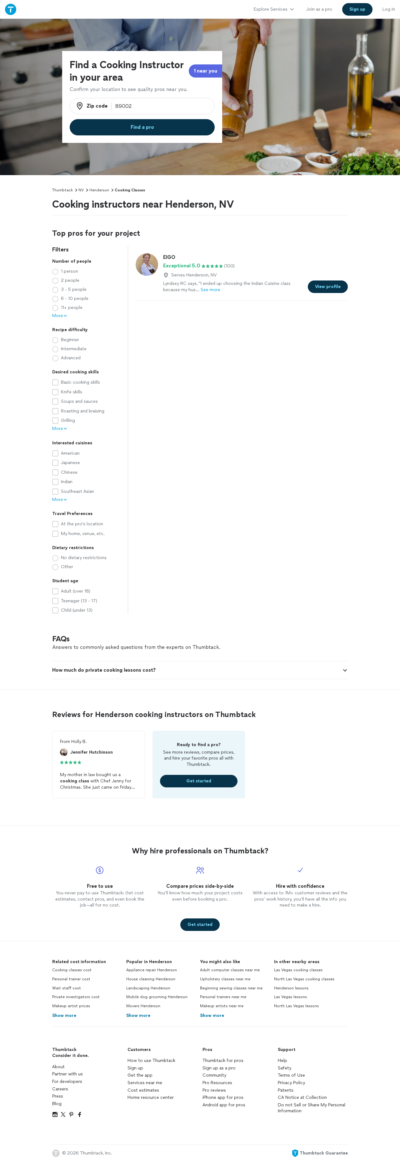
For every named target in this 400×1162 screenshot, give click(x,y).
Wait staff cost (66, 988)
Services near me (145, 1082)
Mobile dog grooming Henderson (157, 997)
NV (81, 190)
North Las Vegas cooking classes (304, 979)
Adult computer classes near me (230, 970)
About (58, 1066)
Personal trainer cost (71, 979)
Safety (284, 1068)
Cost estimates (143, 1090)
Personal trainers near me (223, 997)
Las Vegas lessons (290, 997)
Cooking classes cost (72, 970)
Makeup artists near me (221, 1006)
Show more (64, 1015)
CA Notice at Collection (302, 1097)
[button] (200, 670)
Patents (285, 1090)
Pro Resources (217, 1082)
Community (214, 1075)
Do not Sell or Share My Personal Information (311, 1108)
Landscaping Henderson (148, 988)
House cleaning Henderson (150, 979)
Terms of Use (291, 1075)
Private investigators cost (76, 997)
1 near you (205, 71)
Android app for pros (223, 1105)
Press (57, 1096)
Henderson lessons (291, 988)
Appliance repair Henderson (151, 970)
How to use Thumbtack (151, 1060)
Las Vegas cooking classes (298, 970)
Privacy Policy (291, 1082)
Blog (57, 1103)
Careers (60, 1089)
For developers (67, 1081)
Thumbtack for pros (222, 1060)
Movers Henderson (143, 1006)
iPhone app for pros (222, 1097)
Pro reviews (214, 1090)
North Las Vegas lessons (296, 1006)
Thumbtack (62, 190)
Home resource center (151, 1097)
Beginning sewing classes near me (231, 988)
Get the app (140, 1075)
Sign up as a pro (219, 1068)
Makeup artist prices (71, 1006)
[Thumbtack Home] (10, 9)
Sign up (135, 1068)
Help (282, 1060)
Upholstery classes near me (225, 979)
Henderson (99, 190)
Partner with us (67, 1074)
